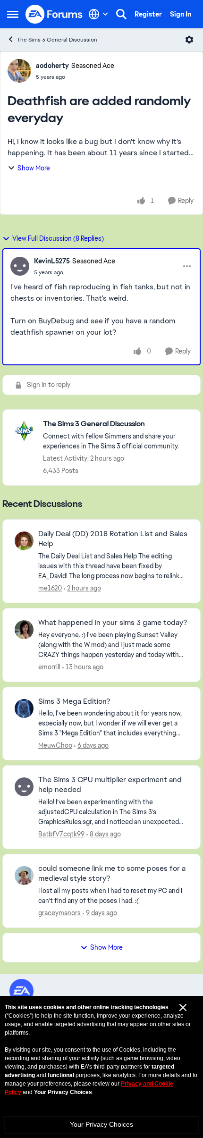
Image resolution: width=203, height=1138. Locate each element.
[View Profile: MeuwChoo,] (24, 708)
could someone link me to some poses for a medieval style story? (112, 873)
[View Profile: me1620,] (24, 540)
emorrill (49, 667)
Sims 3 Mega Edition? (74, 701)
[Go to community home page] (54, 14)
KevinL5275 (52, 261)
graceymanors (59, 913)
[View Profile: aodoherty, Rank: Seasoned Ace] (19, 71)
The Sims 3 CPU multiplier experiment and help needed (110, 784)
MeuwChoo (55, 745)
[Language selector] (98, 14)
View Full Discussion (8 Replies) (58, 238)
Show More (33, 168)
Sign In (180, 14)
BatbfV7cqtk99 (61, 834)
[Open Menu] (189, 39)
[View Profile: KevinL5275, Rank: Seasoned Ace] (19, 266)
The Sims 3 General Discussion (57, 39)
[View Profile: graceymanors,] (24, 875)
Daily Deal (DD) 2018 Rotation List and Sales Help (112, 538)
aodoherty (52, 65)
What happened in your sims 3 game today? (112, 622)
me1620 (50, 588)
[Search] (121, 14)
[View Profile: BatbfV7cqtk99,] (24, 786)
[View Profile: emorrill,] (24, 629)
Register (148, 14)
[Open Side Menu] (12, 14)
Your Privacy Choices (101, 1124)
